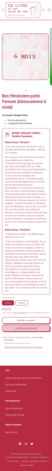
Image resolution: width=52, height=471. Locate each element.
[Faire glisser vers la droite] (32, 91)
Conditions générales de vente (34, 461)
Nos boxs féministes (15, 384)
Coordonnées (13, 461)
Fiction (21, 303)
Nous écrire (11, 432)
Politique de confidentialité (17, 457)
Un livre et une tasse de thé (29, 454)
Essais (8, 303)
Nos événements (14, 408)
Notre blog (10, 391)
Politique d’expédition (40, 457)
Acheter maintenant (26, 328)
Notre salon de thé (15, 415)
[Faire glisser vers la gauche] (20, 91)
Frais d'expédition (20, 312)
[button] (3, 10)
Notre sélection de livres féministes (23, 378)
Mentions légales (27, 465)
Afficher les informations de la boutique (23, 347)
